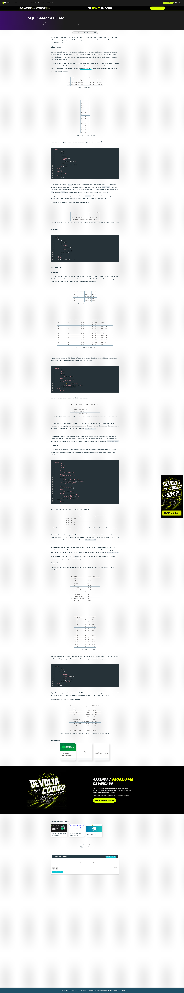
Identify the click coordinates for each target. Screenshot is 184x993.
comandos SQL (89, 40)
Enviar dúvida (57, 872)
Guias (39, 2)
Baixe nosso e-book (48, 2)
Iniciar (168, 2)
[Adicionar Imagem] (57, 868)
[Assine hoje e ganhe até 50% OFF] (172, 496)
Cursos (21, 2)
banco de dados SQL (85, 68)
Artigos (75, 33)
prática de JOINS (67, 57)
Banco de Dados (82, 33)
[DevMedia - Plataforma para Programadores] (7, 3)
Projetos (27, 2)
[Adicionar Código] (53, 868)
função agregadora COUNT (104, 547)
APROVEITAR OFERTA (157, 8)
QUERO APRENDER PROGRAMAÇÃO (104, 800)
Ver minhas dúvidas (110, 856)
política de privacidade (112, 990)
